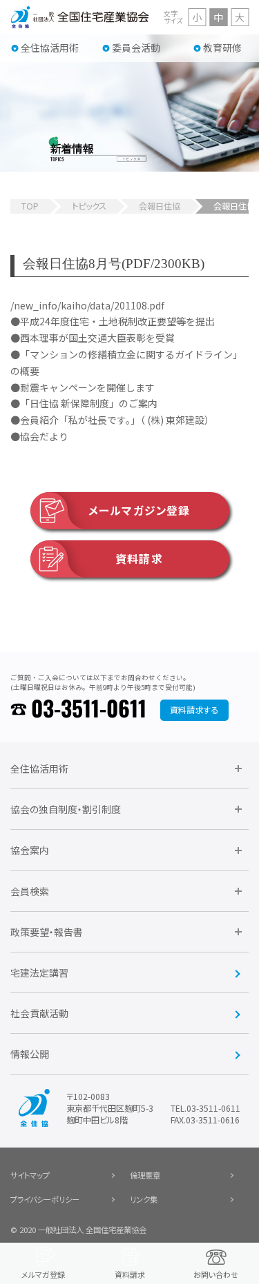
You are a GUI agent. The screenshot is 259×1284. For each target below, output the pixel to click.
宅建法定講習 (39, 972)
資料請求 (138, 559)
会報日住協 (159, 206)
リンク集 (143, 1199)
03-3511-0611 (88, 709)
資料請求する (194, 710)
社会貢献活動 (39, 1013)
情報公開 (29, 1054)
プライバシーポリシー (44, 1199)
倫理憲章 (145, 1175)
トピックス (89, 206)
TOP (30, 206)
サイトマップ (30, 1175)
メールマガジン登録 (139, 510)
